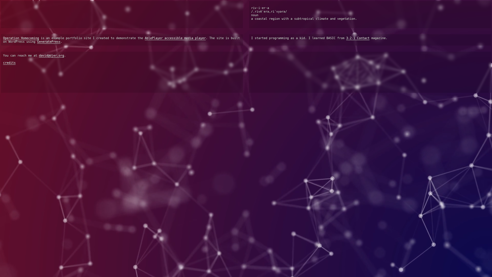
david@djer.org (51, 53)
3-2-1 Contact (358, 35)
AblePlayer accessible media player (175, 35)
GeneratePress (48, 39)
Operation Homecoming (21, 35)
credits (9, 60)
